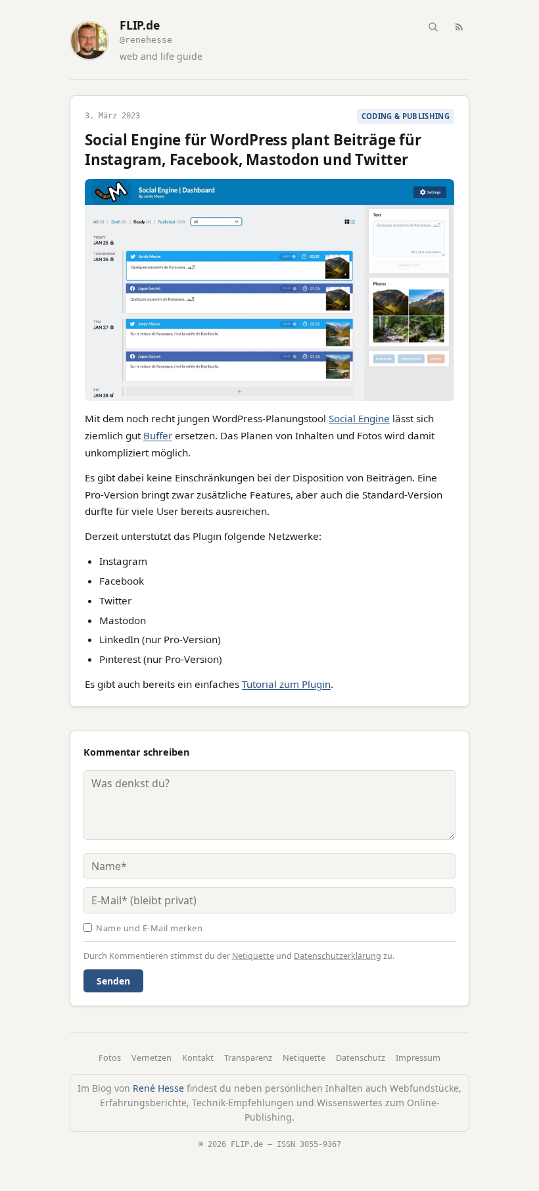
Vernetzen (151, 1057)
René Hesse (158, 1088)
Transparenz (248, 1057)
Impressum (418, 1057)
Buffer (157, 435)
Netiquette (253, 955)
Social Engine (359, 418)
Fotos (110, 1057)
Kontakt (198, 1057)
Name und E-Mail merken (149, 928)
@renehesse (146, 40)
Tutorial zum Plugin (286, 684)
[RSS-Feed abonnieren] (458, 26)
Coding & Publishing (406, 116)
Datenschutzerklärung (337, 955)
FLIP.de (140, 25)
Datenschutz (360, 1057)
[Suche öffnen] (432, 26)
